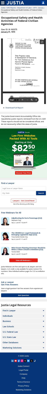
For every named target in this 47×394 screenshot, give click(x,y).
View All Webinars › (23, 260)
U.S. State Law (9, 337)
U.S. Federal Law (10, 332)
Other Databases (10, 342)
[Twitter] (31, 360)
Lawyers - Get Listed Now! (23, 201)
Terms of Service (23, 382)
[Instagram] (22, 360)
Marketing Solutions (12, 347)
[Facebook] (18, 360)
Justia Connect (23, 366)
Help (23, 378)
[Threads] (25, 360)
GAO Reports (11, 8)
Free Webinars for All (11, 213)
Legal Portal (23, 370)
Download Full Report (14, 108)
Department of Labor (24, 8)
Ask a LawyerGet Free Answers (9, 283)
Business (7, 321)
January (41, 8)
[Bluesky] (28, 360)
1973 (35, 8)
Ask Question (23, 295)
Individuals (8, 316)
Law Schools (8, 326)
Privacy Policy (23, 386)
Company (23, 374)
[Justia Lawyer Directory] (34, 360)
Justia (3, 8)
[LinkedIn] (12, 360)
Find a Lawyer (7, 183)
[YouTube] (15, 360)
